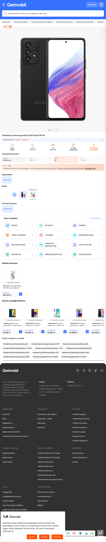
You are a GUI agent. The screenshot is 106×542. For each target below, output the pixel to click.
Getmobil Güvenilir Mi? (11, 432)
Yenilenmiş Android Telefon (41, 22)
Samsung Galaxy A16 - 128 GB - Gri (56, 324)
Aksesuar (41, 427)
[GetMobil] (16, 5)
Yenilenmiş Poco (79, 436)
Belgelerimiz (7, 423)
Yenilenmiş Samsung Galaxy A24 (16, 352)
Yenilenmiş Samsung (64, 22)
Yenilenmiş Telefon (20, 22)
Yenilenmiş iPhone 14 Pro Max (49, 457)
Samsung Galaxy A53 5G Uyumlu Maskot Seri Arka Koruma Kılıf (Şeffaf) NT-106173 (12, 287)
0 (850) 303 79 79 (75, 385)
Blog (4, 419)
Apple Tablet (7, 462)
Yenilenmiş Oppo (79, 432)
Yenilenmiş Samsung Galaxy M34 (16, 357)
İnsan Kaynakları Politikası (13, 505)
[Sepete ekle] (20, 294)
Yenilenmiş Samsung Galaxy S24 (45, 352)
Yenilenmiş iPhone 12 (45, 466)
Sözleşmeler (7, 492)
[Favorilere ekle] (102, 30)
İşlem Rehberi (43, 501)
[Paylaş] (102, 35)
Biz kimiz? (6, 414)
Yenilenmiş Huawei (80, 423)
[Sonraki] (102, 319)
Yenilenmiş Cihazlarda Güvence (15, 436)
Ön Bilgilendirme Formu (12, 496)
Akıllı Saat (41, 423)
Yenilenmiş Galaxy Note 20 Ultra (50, 479)
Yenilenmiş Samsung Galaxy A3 (15, 344)
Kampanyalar (78, 453)
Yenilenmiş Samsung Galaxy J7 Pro (49, 348)
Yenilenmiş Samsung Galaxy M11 (78, 348)
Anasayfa (6, 22)
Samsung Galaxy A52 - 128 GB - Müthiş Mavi (77, 324)
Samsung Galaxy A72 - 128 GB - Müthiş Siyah (32, 324)
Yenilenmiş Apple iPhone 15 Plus (73, 357)
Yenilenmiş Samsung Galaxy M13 (75, 344)
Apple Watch (8, 457)
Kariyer (75, 462)
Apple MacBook (9, 453)
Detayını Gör (90, 168)
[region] (53, 79)
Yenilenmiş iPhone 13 (45, 462)
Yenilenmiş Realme (80, 441)
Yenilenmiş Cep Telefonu (47, 414)
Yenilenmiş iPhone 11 (45, 471)
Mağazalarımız (8, 427)
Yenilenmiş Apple (79, 414)
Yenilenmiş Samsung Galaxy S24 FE (45, 344)
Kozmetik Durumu (44, 496)
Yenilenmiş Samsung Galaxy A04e (75, 352)
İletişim (40, 505)
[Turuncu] (32, 194)
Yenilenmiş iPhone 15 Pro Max (49, 453)
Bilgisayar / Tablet (45, 419)
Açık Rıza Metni (8, 501)
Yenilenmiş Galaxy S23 (46, 475)
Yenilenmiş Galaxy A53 (85, 22)
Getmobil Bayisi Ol (80, 457)
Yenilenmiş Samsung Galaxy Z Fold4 (17, 348)
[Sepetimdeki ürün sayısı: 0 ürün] (101, 4)
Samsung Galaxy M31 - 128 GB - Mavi (12, 324)
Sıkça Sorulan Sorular (46, 492)
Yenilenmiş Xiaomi (80, 427)
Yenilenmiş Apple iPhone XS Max (45, 357)
